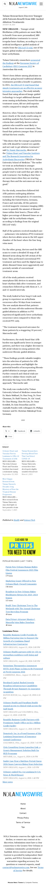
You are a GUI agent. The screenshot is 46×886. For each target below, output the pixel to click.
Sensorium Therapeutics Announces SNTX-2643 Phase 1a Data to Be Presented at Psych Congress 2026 (23, 668)
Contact (23, 813)
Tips (23, 827)
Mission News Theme (15, 882)
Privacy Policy (23, 817)
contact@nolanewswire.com (16, 867)
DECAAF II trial (25, 47)
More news (8, 781)
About (23, 808)
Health (17, 520)
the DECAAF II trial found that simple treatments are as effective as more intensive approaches (22, 87)
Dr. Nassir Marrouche (16, 150)
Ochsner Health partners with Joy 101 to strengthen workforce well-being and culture (22, 654)
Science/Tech (29, 520)
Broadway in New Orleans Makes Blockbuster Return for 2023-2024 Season (22, 594)
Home (23, 803)
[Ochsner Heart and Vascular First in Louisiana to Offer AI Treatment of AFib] (12, 463)
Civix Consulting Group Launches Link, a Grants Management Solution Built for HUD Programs (21, 750)
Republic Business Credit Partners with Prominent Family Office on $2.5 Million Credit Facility (22, 722)
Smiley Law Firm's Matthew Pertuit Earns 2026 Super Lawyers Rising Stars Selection (23, 763)
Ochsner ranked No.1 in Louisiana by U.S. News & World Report (22, 773)
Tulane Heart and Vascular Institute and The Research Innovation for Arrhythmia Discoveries (21, 156)
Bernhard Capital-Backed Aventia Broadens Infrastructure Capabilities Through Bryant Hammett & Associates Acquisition (21, 687)
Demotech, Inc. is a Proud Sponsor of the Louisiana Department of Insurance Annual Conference (22, 736)
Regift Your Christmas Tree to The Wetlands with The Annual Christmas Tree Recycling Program (23, 608)
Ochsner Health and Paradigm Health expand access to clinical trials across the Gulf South (22, 705)
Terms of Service (23, 822)
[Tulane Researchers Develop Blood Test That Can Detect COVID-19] (31, 463)
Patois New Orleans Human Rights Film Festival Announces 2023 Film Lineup (22, 569)
